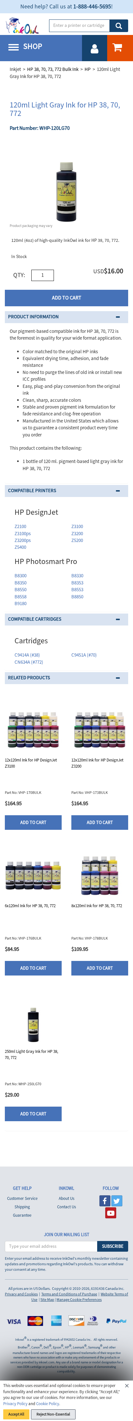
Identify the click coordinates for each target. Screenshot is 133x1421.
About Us (66, 1198)
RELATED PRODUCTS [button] (29, 677)
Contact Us (66, 1207)
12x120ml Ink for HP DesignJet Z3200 (97, 763)
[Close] (127, 1387)
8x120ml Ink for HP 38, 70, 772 (96, 906)
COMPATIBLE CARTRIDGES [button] (34, 619)
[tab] (66, 317)
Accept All (16, 1414)
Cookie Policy (47, 1404)
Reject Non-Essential (53, 1414)
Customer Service (22, 1198)
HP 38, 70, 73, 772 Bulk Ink (52, 69)
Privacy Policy (15, 1404)
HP (88, 69)
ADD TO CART (66, 297)
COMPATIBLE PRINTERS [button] (32, 490)
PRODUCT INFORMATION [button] (33, 316)
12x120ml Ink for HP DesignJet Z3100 (31, 763)
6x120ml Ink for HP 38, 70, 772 (30, 906)
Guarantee (22, 1215)
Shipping (22, 1207)
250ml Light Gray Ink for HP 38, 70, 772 (31, 1055)
